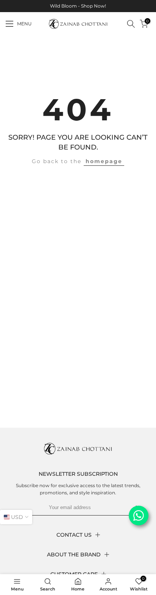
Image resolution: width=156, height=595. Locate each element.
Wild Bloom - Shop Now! (78, 6)
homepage (104, 161)
